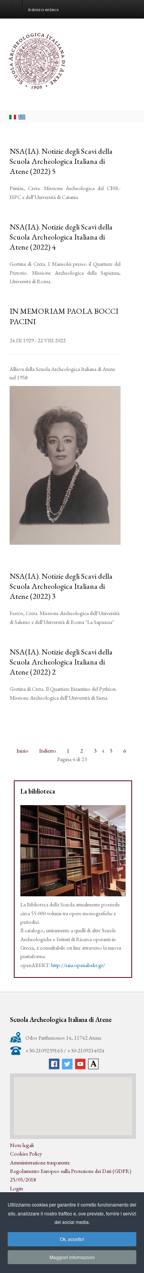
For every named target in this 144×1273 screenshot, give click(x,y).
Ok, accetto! (72, 1239)
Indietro (47, 750)
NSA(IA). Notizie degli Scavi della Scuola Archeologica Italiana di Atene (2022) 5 (61, 161)
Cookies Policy (26, 1153)
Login (16, 1188)
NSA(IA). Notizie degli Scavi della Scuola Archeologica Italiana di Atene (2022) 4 (61, 237)
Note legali (22, 1145)
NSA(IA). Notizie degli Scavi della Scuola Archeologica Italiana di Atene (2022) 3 (61, 586)
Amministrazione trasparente (40, 1162)
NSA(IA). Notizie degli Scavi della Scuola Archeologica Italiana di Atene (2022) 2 (61, 662)
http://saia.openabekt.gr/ (78, 965)
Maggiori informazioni (72, 1257)
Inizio (22, 750)
